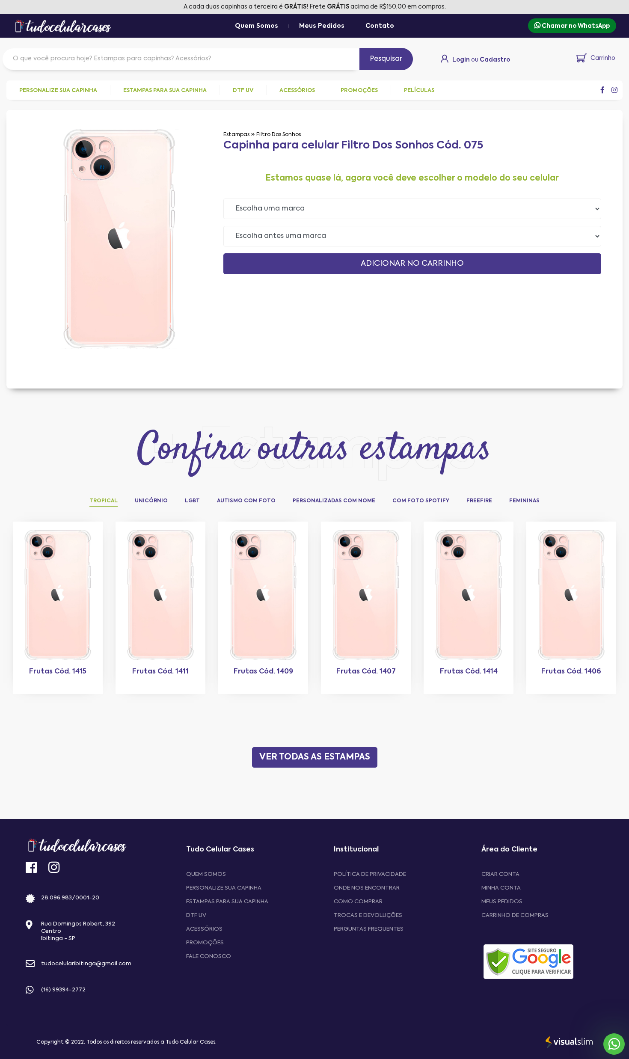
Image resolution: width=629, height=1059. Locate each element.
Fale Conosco (208, 956)
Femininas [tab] (524, 501)
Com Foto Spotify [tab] (420, 501)
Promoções (205, 943)
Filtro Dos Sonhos (278, 134)
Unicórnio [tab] (151, 501)
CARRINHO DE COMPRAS (515, 915)
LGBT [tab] (192, 501)
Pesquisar (386, 59)
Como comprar (358, 902)
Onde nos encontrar (367, 888)
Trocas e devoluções (368, 915)
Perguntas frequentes (369, 929)
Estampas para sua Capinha (227, 902)
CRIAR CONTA (500, 874)
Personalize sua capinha (223, 888)
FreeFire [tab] (479, 501)
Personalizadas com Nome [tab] (334, 501)
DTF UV (196, 915)
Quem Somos (256, 26)
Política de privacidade (370, 874)
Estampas (236, 134)
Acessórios (204, 929)
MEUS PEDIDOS (501, 902)
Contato (379, 26)
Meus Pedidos (321, 26)
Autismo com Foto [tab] (246, 501)
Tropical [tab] (103, 501)
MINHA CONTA (501, 888)
